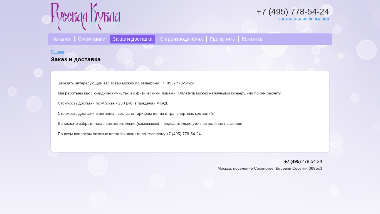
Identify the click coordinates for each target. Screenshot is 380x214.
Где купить (222, 39)
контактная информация (303, 18)
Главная (57, 52)
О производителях (181, 39)
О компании (91, 39)
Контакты (252, 39)
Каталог (61, 39)
